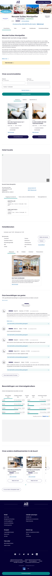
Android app (28, 536)
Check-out (30, 79)
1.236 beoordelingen (25, 21)
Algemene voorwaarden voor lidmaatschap (18, 561)
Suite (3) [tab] (25, 99)
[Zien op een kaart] (26, 168)
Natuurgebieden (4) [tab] (42, 196)
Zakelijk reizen (28, 517)
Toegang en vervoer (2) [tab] (11, 196)
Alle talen (6, 536)
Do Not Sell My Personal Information (32, 562)
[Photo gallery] (26, 9)
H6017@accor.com (32, 190)
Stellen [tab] (33, 396)
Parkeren (42, 241)
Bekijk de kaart (40, 24)
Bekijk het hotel (15, 480)
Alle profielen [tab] (8, 396)
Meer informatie (15, 284)
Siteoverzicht (6, 534)
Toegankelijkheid (41, 244)
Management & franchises (9, 519)
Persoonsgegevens (33, 561)
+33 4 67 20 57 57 (32, 188)
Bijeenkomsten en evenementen (32, 519)
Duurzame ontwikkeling (8, 523)
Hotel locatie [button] (7, 150)
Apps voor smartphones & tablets (32, 532)
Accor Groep (6, 517)
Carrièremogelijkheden (8, 521)
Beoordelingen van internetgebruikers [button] (18, 386)
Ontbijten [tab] (23, 251)
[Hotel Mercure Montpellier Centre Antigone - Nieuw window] (15, 462)
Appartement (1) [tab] (33, 99)
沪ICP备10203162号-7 (30, 565)
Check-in (5, 79)
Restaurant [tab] (11, 251)
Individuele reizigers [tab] (42, 396)
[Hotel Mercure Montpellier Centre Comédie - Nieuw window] (34, 462)
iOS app (27, 534)
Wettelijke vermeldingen (18, 562)
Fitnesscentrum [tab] (39, 251)
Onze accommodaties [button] (11, 74)
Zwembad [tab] (31, 251)
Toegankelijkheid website (9, 532)
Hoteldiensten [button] (8, 227)
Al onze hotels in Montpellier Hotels (11, 489)
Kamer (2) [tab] (17, 99)
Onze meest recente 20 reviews (10, 375)
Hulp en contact (7, 545)
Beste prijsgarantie (47, 17)
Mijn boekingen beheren (8, 543)
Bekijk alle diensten (44, 237)
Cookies (40, 561)
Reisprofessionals (29, 521)
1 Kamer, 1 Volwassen (8, 86)
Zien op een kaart (13, 476)
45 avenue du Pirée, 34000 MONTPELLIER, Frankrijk (24, 24)
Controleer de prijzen (26, 573)
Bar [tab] (17, 251)
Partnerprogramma (8, 525)
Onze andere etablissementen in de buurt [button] (20, 451)
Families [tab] (27, 396)
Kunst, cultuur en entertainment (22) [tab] (27, 196)
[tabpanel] (26, 121)
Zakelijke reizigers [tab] (18, 396)
